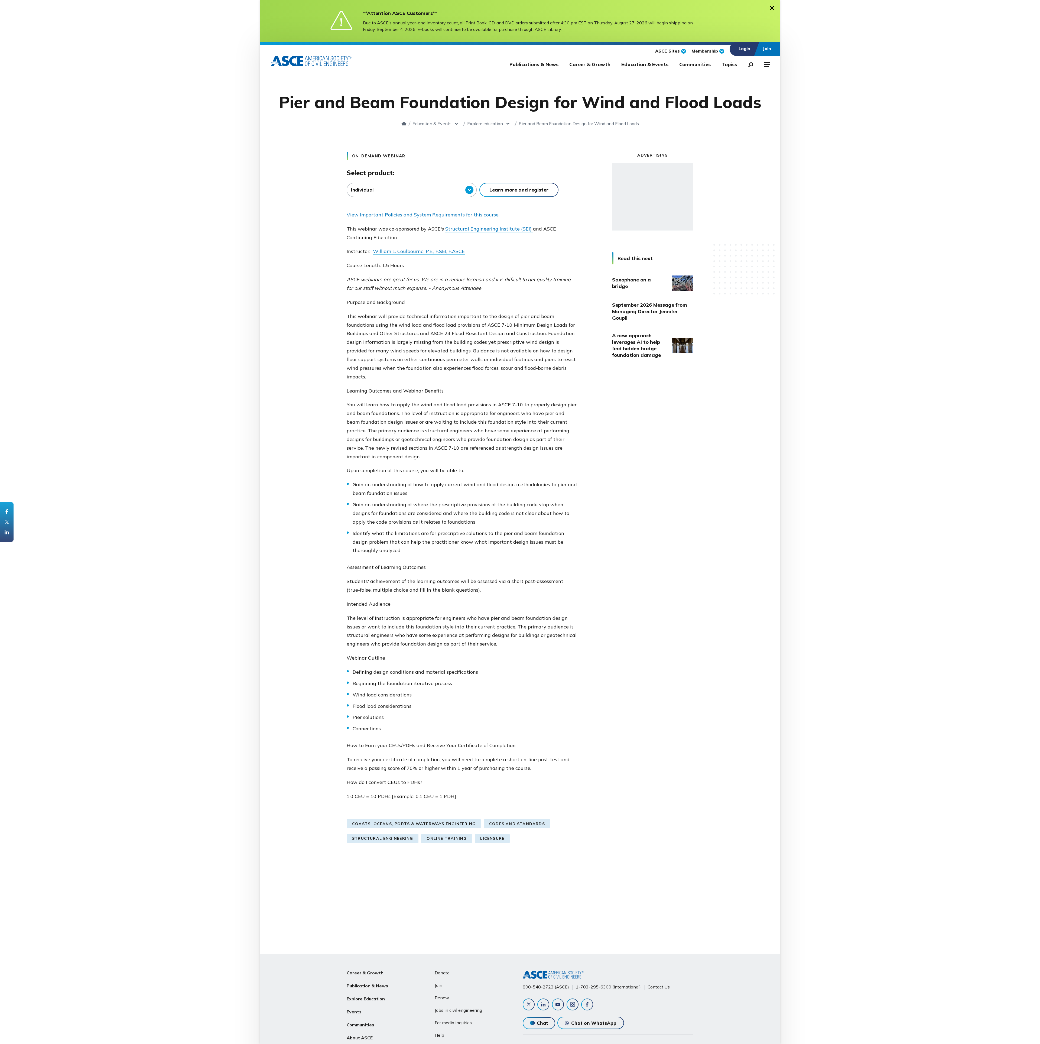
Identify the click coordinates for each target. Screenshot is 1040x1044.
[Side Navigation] (766, 63)
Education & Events (644, 64)
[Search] (749, 63)
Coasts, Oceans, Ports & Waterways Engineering (414, 823)
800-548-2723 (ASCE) (546, 987)
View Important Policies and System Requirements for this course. (423, 215)
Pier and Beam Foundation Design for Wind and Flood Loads (579, 123)
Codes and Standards (517, 823)
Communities (695, 64)
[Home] (404, 123)
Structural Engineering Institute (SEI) (489, 229)
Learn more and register (518, 190)
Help (439, 1035)
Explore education (485, 123)
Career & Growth (589, 64)
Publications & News (533, 64)
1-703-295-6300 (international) (608, 987)
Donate (442, 972)
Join (438, 985)
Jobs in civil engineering (458, 1010)
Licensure (492, 838)
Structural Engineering (382, 838)
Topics (729, 64)
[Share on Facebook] (7, 512)
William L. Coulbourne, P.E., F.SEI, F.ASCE (419, 251)
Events (354, 1011)
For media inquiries (453, 1022)
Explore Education (366, 998)
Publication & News (367, 985)
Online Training (447, 838)
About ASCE (360, 1037)
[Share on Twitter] (7, 522)
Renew (442, 997)
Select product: (370, 173)
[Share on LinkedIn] (7, 532)
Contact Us (659, 987)
